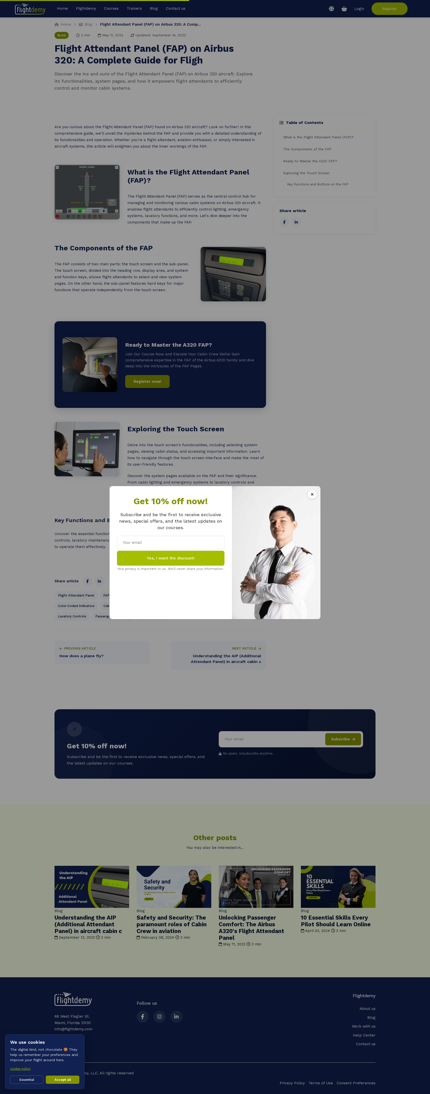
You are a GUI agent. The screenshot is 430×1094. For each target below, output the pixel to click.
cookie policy (20, 1069)
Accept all (62, 1080)
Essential (26, 1080)
